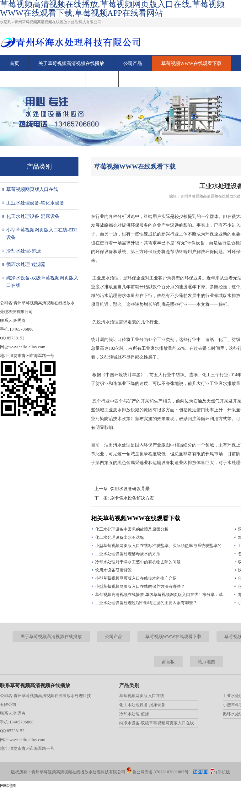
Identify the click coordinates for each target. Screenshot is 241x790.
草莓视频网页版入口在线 (32, 189)
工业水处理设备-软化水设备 (35, 202)
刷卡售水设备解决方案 (132, 498)
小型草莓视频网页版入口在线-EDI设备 (41, 233)
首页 (14, 63)
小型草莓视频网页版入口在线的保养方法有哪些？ (140, 586)
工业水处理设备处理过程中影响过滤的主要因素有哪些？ (146, 602)
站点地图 (206, 661)
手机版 (224, 772)
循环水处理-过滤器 (26, 264)
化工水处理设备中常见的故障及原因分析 (132, 529)
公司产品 (132, 63)
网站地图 (8, 785)
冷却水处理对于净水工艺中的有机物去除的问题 (138, 562)
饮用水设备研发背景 (130, 488)
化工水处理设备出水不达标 (119, 537)
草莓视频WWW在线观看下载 (191, 63)
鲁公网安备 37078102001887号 (160, 772)
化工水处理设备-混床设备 (33, 216)
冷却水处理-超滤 (23, 250)
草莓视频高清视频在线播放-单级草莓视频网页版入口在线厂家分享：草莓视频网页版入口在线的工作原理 (161, 594)
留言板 (102, 79)
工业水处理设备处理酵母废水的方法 (127, 553)
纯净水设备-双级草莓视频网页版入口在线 (42, 281)
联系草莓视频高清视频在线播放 (43, 79)
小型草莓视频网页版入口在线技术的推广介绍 (136, 578)
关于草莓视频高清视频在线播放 (71, 63)
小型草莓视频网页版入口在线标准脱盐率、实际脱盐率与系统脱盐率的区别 (161, 545)
